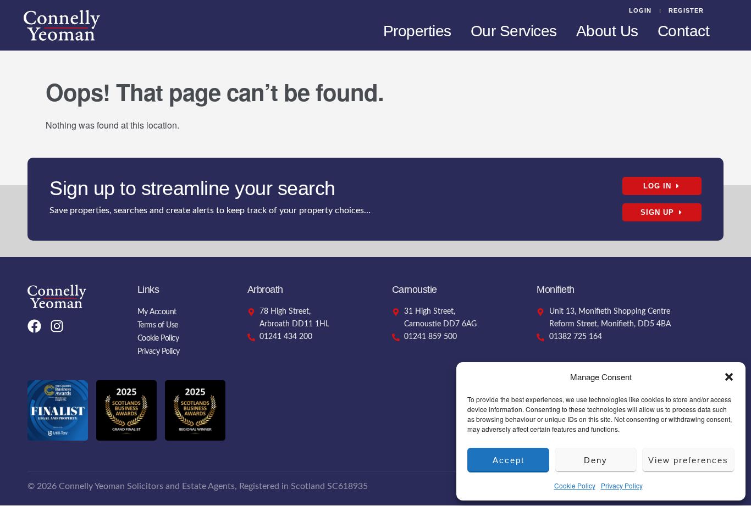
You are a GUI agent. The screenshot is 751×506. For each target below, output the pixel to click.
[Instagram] (57, 326)
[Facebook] (34, 326)
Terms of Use (157, 325)
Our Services (514, 31)
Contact (684, 31)
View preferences (688, 460)
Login (640, 10)
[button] (729, 376)
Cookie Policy (574, 485)
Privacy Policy (622, 485)
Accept (508, 460)
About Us (607, 31)
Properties (417, 31)
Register (686, 10)
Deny (596, 460)
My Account (156, 312)
